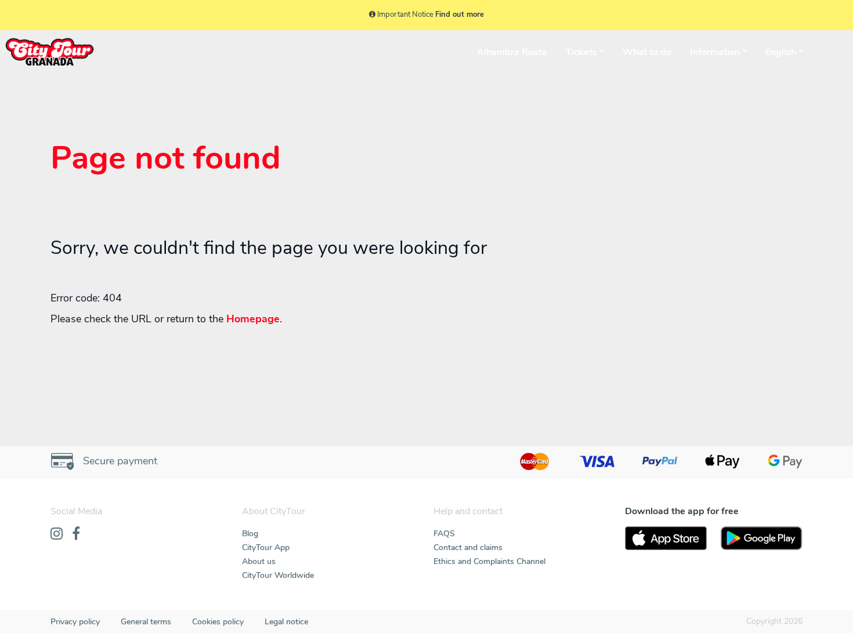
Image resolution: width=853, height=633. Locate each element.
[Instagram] (56, 534)
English (780, 52)
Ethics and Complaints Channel (489, 561)
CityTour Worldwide (278, 575)
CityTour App (266, 547)
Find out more (459, 14)
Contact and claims (468, 547)
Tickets (581, 52)
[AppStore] (666, 538)
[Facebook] (76, 534)
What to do (647, 52)
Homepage (253, 319)
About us (259, 561)
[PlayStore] (762, 538)
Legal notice (286, 621)
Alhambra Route (512, 52)
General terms (146, 621)
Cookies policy (218, 621)
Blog (250, 533)
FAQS (444, 533)
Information (715, 52)
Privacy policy (75, 621)
